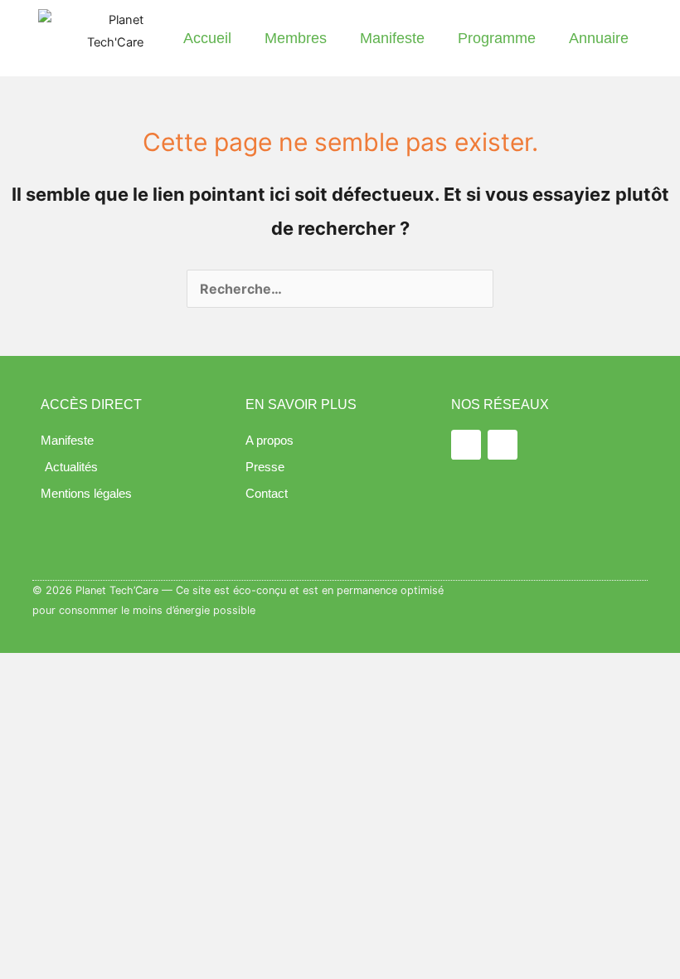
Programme (497, 38)
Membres (296, 38)
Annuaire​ (599, 38)
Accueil (207, 38)
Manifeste (392, 38)
